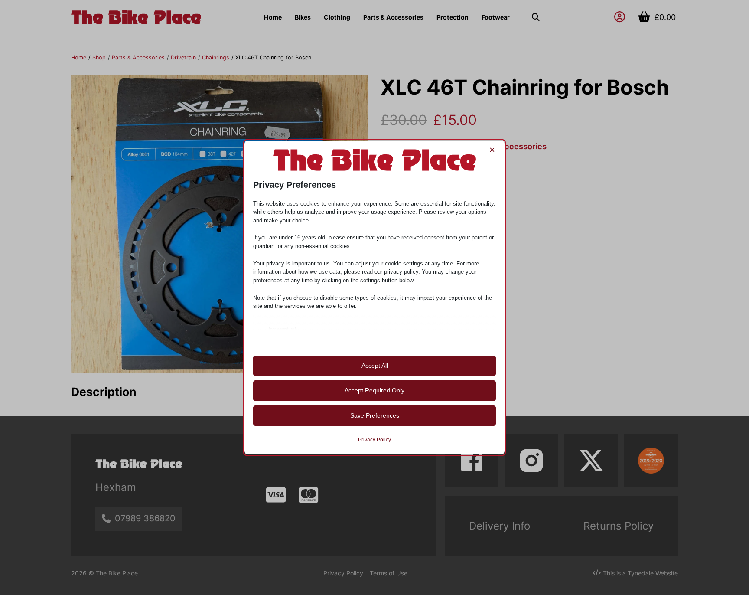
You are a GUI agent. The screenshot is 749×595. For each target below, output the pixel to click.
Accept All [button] (374, 365)
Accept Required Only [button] (374, 390)
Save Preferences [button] (374, 415)
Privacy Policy (374, 440)
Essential (282, 328)
